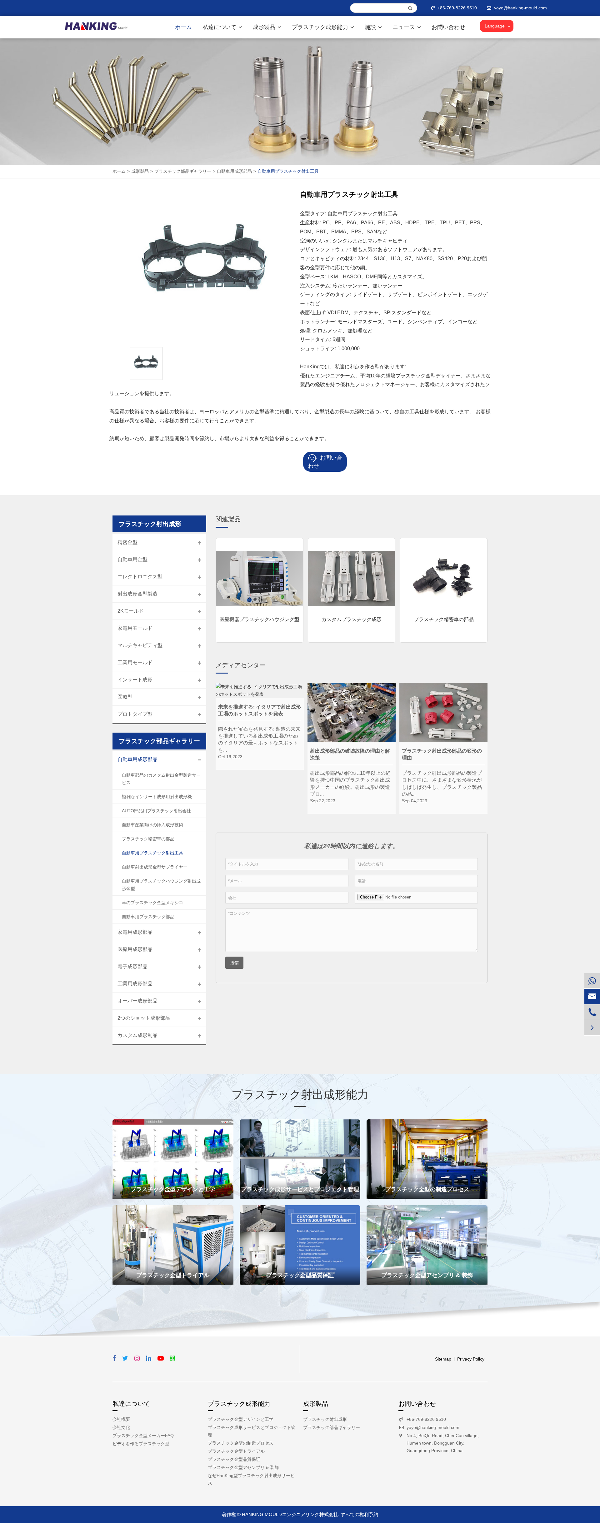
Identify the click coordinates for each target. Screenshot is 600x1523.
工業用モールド (135, 662)
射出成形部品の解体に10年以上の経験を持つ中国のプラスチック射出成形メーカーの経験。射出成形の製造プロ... (350, 780)
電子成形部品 (133, 966)
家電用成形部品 (135, 932)
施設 (371, 27)
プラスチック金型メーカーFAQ (143, 1435)
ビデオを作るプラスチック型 (140, 1443)
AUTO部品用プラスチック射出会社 (156, 810)
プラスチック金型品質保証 (300, 1275)
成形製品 (265, 27)
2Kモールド (131, 611)
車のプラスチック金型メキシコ (152, 902)
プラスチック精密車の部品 (444, 619)
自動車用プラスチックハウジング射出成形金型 (161, 884)
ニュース (404, 27)
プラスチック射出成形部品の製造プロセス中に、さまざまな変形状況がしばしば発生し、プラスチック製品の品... (442, 780)
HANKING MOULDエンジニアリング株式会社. (290, 1514)
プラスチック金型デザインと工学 (173, 1189)
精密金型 (128, 542)
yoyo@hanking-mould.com (433, 1427)
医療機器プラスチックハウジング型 (259, 619)
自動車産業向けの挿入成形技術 (152, 824)
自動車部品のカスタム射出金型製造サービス (161, 779)
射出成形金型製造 (138, 593)
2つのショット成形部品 (144, 1018)
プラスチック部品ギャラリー (182, 171)
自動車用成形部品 (234, 171)
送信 (234, 962)
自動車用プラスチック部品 (148, 916)
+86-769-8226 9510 (457, 7)
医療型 (125, 696)
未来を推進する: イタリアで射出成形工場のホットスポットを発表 (259, 710)
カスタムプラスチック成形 (352, 619)
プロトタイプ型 (135, 714)
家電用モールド (135, 628)
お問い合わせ (448, 27)
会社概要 (121, 1419)
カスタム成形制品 (138, 1035)
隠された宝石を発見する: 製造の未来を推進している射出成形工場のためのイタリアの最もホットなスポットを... (259, 736)
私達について (220, 27)
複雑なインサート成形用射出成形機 (157, 796)
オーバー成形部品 (138, 1000)
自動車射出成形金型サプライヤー (155, 866)
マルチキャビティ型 (140, 645)
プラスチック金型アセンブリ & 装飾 (427, 1275)
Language (495, 25)
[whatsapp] (592, 980)
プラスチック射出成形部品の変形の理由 (442, 754)
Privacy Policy (470, 1358)
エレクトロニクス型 (140, 576)
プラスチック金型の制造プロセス (427, 1189)
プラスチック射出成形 (325, 1419)
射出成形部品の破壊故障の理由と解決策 (350, 754)
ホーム (183, 27)
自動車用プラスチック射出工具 (288, 171)
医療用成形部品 (135, 949)
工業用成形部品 (135, 983)
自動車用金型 (133, 559)
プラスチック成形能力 (321, 27)
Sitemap (443, 1358)
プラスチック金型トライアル (172, 1275)
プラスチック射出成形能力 (300, 1094)
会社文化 (121, 1427)
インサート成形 (135, 679)
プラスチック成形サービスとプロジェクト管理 (300, 1189)
